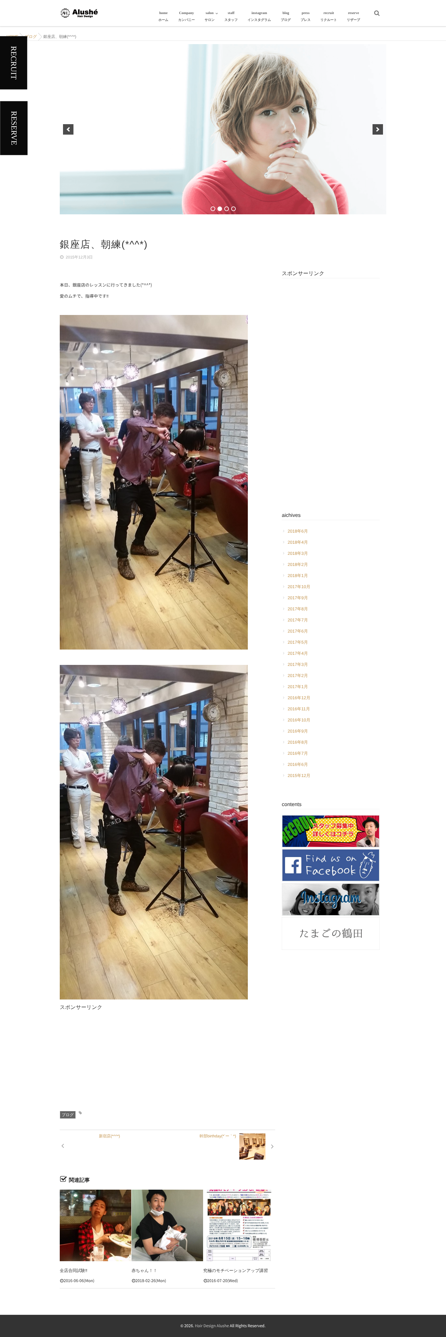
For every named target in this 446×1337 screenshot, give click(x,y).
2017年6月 (298, 631)
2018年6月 (298, 531)
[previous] (68, 129)
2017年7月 (298, 620)
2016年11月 (299, 708)
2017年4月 (298, 653)
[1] (213, 208)
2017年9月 (298, 597)
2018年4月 (298, 542)
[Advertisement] (167, 1057)
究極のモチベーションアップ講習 (235, 1270)
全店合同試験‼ (74, 1270)
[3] (226, 208)
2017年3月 (298, 664)
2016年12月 (299, 697)
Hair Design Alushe (212, 1326)
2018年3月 (298, 553)
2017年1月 (298, 686)
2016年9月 (298, 731)
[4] (233, 208)
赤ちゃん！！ (144, 1270)
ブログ (68, 1115)
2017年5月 (298, 642)
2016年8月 (298, 742)
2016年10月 (299, 720)
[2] (219, 208)
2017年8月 (298, 608)
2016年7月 (298, 753)
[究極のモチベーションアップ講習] (239, 1225)
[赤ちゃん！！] (167, 1225)
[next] (378, 129)
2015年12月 (299, 775)
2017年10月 (299, 586)
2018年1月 (298, 575)
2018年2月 (298, 564)
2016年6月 (298, 764)
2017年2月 (298, 675)
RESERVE (13, 128)
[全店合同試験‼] (95, 1225)
